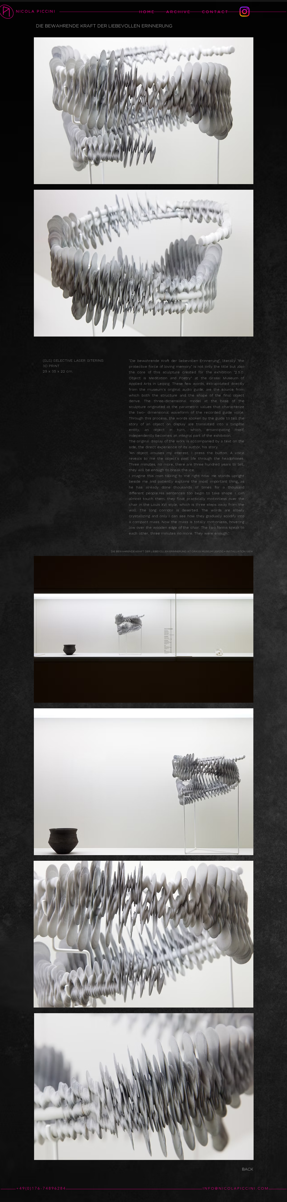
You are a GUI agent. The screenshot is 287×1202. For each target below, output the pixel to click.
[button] (178, 12)
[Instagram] (244, 11)
